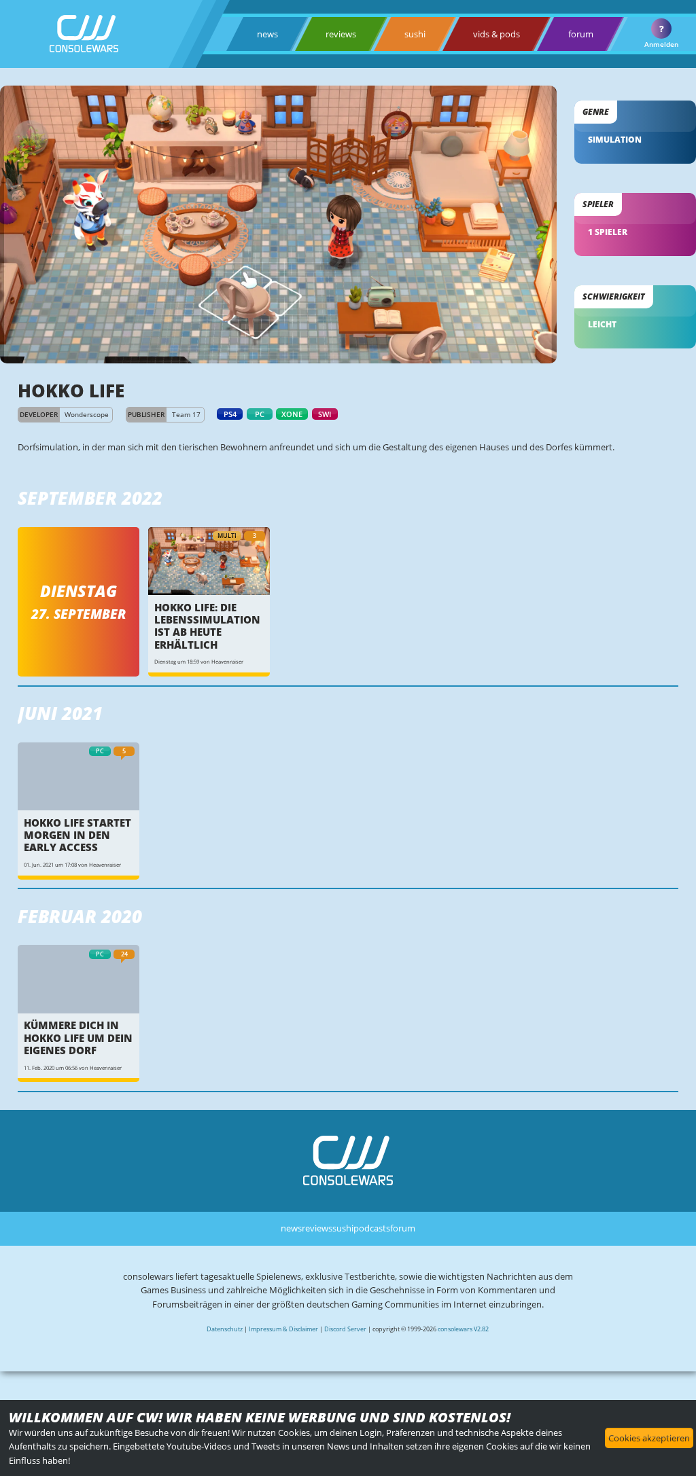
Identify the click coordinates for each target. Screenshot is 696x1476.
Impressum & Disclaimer (283, 1329)
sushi (414, 34)
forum (580, 34)
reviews (341, 34)
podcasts (371, 1228)
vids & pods (496, 34)
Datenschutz (225, 1329)
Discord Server (345, 1329)
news (267, 34)
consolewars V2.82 (463, 1329)
